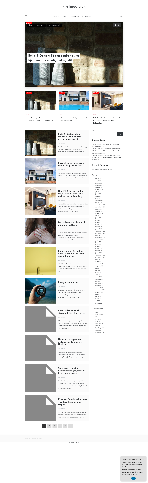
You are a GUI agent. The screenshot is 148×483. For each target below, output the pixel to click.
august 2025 (99, 227)
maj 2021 (98, 310)
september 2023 (100, 275)
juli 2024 (97, 253)
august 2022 (99, 299)
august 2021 (99, 303)
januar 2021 (98, 319)
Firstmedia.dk (74, 7)
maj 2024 (98, 258)
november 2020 (100, 323)
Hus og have (99, 361)
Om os (64, 16)
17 (65, 463)
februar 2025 (99, 238)
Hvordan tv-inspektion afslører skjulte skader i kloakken (70, 379)
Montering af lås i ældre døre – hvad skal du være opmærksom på (71, 291)
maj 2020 (98, 336)
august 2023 (99, 277)
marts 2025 (98, 236)
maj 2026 (98, 218)
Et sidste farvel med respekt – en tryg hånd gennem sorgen (72, 440)
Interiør (97, 363)
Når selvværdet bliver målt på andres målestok (106, 193)
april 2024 (98, 260)
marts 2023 (98, 286)
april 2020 (98, 338)
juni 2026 (98, 216)
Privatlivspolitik (74, 16)
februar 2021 (99, 317)
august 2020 (99, 330)
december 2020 (100, 321)
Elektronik (98, 357)
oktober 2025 (99, 223)
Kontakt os (56, 16)
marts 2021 (98, 314)
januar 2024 (98, 266)
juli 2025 (97, 229)
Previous (115, 25)
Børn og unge (99, 352)
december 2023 (100, 269)
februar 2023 (99, 288)
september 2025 (100, 225)
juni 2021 (98, 308)
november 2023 (100, 271)
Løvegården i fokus (68, 320)
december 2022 (100, 293)
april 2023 (98, 284)
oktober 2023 (99, 273)
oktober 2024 (99, 247)
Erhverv (97, 359)
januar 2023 (98, 290)
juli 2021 (97, 306)
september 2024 (100, 249)
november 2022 (100, 295)
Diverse (97, 354)
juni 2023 (98, 279)
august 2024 (99, 251)
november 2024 (100, 244)
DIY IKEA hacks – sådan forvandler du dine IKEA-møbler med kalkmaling (107, 158)
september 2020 (100, 327)
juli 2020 (97, 332)
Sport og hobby (100, 365)
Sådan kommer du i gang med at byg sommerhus (55, 58)
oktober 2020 (99, 325)
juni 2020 (98, 334)
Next (119, 25)
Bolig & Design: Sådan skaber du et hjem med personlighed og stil (70, 174)
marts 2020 (98, 341)
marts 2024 (98, 262)
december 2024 (100, 242)
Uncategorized (99, 370)
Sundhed (98, 368)
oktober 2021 (99, 301)
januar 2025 (98, 240)
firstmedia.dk (56, 25)
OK (133, 478)
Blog (30, 25)
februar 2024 (99, 264)
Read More (115, 58)
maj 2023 (98, 282)
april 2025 (98, 234)
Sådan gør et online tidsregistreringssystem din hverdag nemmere (72, 408)
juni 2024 (98, 255)
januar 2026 (98, 221)
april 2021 (98, 312)
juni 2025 (98, 231)
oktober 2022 (99, 297)
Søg (93, 168)
